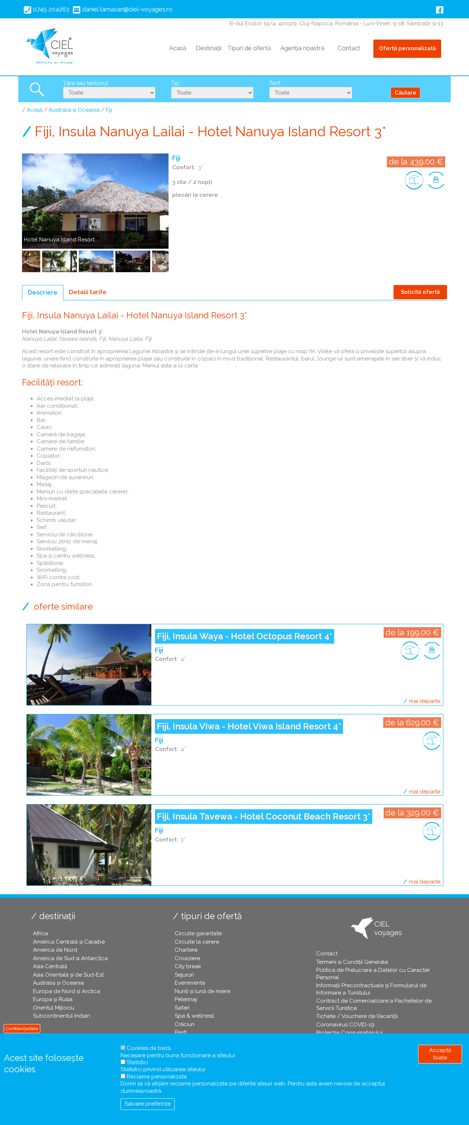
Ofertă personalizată (407, 48)
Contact (348, 48)
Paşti (181, 1032)
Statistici (137, 1062)
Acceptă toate (440, 1054)
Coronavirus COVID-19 (345, 1024)
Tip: (175, 83)
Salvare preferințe (148, 1104)
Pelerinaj (186, 999)
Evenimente (190, 983)
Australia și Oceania (74, 110)
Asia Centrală (50, 966)
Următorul (165, 265)
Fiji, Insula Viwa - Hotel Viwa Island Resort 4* (249, 726)
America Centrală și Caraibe (69, 942)
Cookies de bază (149, 1048)
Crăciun (185, 1024)
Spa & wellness (194, 1016)
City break (188, 966)
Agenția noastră (302, 48)
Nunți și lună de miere (202, 991)
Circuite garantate (198, 933)
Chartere (186, 950)
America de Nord (55, 950)
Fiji (109, 110)
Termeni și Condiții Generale (352, 962)
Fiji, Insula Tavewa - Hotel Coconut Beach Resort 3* (263, 816)
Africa (40, 933)
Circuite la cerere (197, 942)
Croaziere (187, 958)
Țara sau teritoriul (85, 83)
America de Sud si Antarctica (70, 958)
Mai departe (424, 701)
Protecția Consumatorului (349, 1032)
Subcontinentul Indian (61, 1016)
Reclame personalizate (157, 1076)
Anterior (27, 265)
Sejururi (184, 975)
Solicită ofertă (420, 292)
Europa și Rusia (53, 999)
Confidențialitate (22, 1028)
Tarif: (275, 83)
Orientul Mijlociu (53, 1007)
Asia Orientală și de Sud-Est (68, 975)
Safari (182, 1007)
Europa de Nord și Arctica (66, 991)
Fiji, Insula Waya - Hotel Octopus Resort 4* (244, 636)
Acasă (177, 48)
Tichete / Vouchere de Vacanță (357, 1016)
